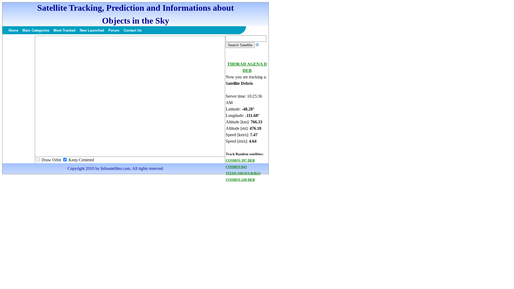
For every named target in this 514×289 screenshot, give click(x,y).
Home (13, 30)
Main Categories (35, 30)
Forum (113, 30)
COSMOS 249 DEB (240, 180)
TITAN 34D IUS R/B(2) (243, 173)
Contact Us (133, 30)
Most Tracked (64, 30)
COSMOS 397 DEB (240, 160)
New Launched (92, 30)
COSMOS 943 (236, 167)
